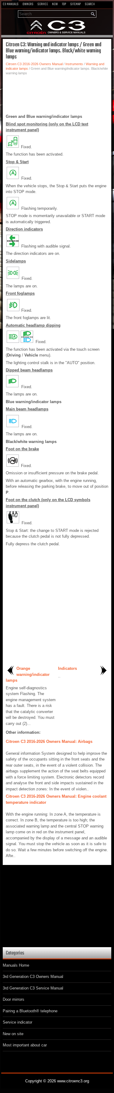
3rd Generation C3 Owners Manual (33, 976)
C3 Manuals (11, 4)
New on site (13, 1033)
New (55, 4)
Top (64, 4)
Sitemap (75, 4)
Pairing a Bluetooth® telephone (30, 1011)
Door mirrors (13, 999)
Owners (27, 4)
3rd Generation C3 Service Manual (33, 988)
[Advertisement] (57, 94)
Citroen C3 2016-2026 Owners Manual (34, 64)
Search (90, 4)
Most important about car (25, 1045)
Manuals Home (16, 965)
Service (42, 4)
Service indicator (17, 1022)
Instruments (74, 64)
